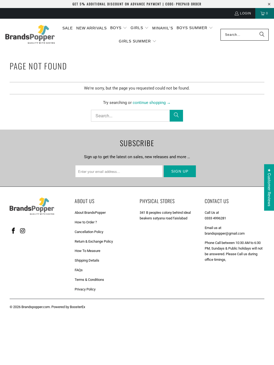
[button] (118, 28)
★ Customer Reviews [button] (269, 188)
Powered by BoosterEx (68, 307)
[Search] (262, 35)
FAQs (79, 270)
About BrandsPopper (90, 213)
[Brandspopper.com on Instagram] (23, 231)
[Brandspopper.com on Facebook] (14, 231)
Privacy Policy (85, 289)
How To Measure (87, 251)
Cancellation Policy (89, 232)
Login (245, 13)
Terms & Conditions (89, 280)
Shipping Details (87, 260)
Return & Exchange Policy (94, 241)
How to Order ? (86, 222)
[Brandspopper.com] (30, 35)
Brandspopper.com (35, 307)
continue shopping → (152, 102)
